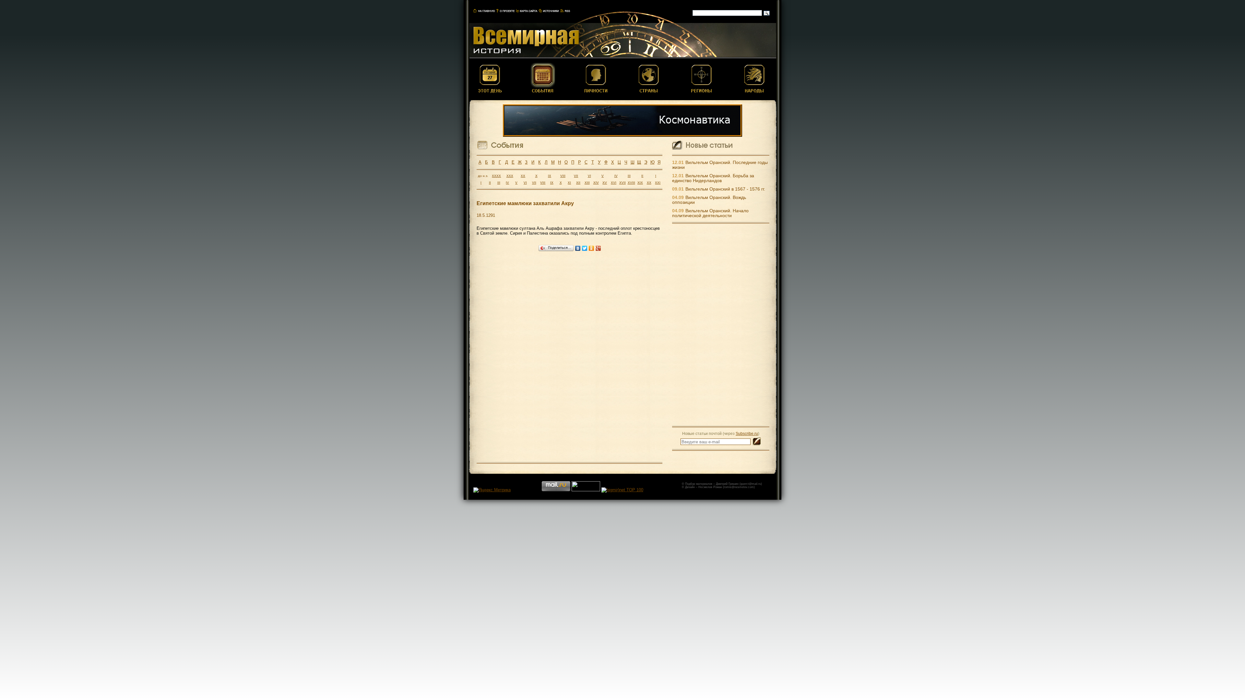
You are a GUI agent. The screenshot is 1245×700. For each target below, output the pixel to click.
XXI (657, 182)
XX (523, 176)
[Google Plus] (598, 248)
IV (616, 176)
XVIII (631, 182)
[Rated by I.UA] (586, 489)
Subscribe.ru (747, 433)
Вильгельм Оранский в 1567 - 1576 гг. (725, 189)
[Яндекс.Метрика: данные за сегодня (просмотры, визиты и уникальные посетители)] (492, 490)
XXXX (496, 176)
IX (549, 176)
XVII (622, 182)
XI (569, 182)
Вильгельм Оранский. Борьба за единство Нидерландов (713, 178)
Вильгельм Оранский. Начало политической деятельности (710, 213)
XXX (509, 176)
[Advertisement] (720, 325)
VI (589, 176)
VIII (562, 176)
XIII (587, 182)
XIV (596, 182)
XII (578, 182)
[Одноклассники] (591, 248)
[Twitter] (584, 248)
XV (604, 182)
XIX (640, 182)
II (642, 176)
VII (576, 176)
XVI (613, 182)
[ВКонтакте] (578, 248)
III (629, 176)
